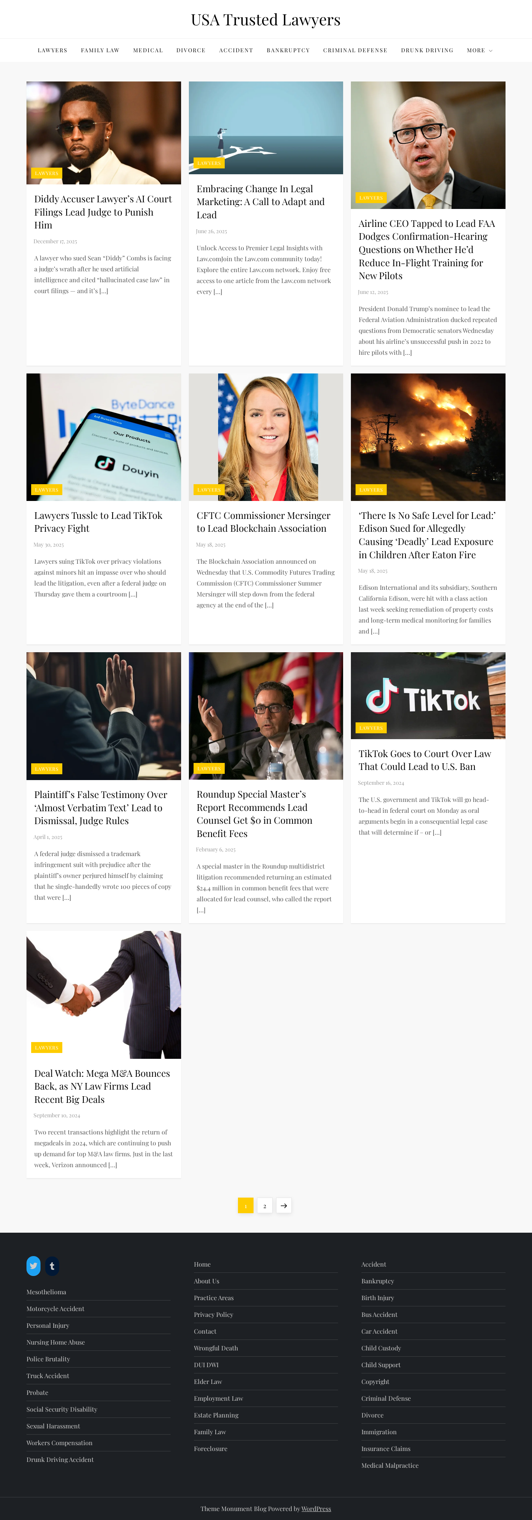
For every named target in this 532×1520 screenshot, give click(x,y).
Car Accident (379, 1331)
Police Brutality (48, 1359)
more (476, 50)
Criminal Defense (355, 50)
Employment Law (218, 1398)
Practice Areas (214, 1298)
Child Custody (381, 1348)
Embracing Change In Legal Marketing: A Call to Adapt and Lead (261, 201)
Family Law (100, 50)
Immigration (379, 1432)
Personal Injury (47, 1325)
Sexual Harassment (53, 1426)
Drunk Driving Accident (60, 1459)
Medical (148, 50)
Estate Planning (216, 1415)
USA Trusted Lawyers (266, 19)
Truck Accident (47, 1375)
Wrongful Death (216, 1348)
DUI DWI (206, 1365)
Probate (37, 1392)
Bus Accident (379, 1314)
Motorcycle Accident (55, 1308)
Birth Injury (377, 1298)
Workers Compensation (59, 1443)
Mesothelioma (46, 1292)
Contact (205, 1331)
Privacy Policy (213, 1314)
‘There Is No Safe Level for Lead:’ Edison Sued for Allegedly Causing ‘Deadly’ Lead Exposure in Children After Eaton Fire (427, 535)
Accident (236, 50)
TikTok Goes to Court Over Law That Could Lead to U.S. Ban (425, 760)
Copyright (375, 1381)
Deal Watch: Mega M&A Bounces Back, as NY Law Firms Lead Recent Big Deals (102, 1086)
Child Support (381, 1365)
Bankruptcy (288, 50)
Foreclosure (210, 1448)
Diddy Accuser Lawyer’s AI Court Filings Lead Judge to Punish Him (103, 211)
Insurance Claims (385, 1448)
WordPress (316, 1508)
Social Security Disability (61, 1409)
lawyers (53, 50)
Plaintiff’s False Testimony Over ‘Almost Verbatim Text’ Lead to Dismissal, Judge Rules (100, 807)
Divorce (191, 50)
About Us (206, 1281)
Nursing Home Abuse (55, 1342)
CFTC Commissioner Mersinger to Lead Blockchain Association (263, 521)
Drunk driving (427, 50)
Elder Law (208, 1381)
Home (202, 1264)
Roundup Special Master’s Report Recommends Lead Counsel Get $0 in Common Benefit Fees (254, 813)
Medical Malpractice (390, 1465)
